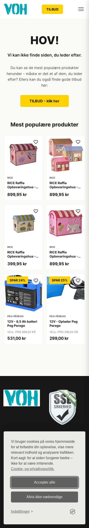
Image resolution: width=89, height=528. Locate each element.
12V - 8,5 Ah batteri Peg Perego (22, 323)
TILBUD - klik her (44, 101)
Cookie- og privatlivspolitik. (33, 468)
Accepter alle (44, 482)
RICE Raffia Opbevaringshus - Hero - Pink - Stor (21, 187)
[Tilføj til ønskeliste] (36, 142)
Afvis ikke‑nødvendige (44, 497)
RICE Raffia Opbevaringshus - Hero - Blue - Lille (21, 256)
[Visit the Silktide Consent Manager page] (72, 511)
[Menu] (81, 9)
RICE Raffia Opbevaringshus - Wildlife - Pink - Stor (65, 256)
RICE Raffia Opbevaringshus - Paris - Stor (64, 187)
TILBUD (52, 9)
